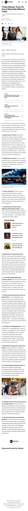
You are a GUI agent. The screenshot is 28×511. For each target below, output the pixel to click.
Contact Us (18, 507)
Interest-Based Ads (20, 504)
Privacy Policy (18, 500)
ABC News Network (11, 500)
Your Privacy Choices (11, 507)
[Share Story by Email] (8, 24)
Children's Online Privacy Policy (9, 504)
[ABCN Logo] (9, 2)
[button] (2, 2)
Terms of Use (19, 505)
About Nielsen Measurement (11, 505)
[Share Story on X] (5, 24)
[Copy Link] (12, 24)
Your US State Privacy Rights (14, 502)
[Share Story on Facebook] (2, 24)
